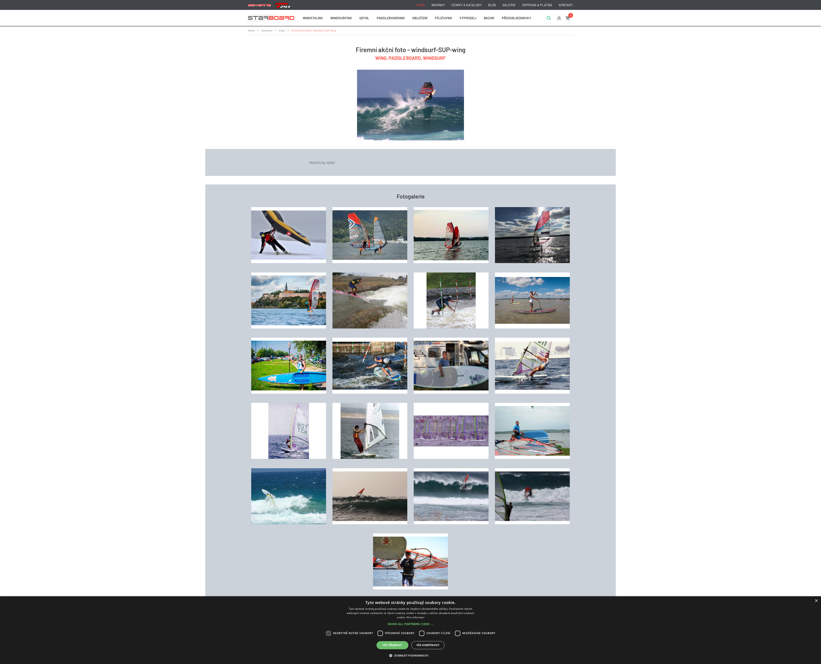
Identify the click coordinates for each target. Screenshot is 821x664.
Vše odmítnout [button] (427, 645)
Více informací (415, 617)
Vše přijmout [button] (392, 645)
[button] (410, 624)
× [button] (816, 600)
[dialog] (410, 630)
